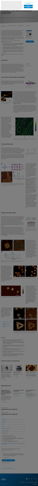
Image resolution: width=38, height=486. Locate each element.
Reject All (28, 5)
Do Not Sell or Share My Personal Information (28, 3)
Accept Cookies (28, 7)
